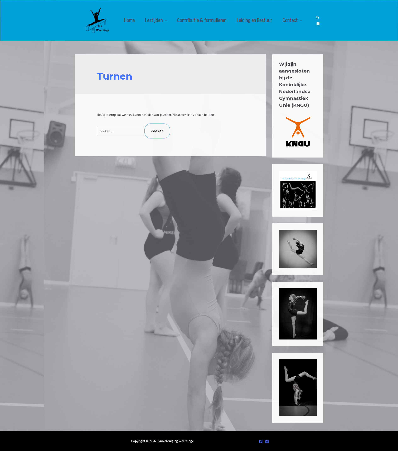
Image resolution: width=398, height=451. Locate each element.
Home (129, 20)
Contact (290, 20)
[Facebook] (318, 23)
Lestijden (154, 20)
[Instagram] (317, 17)
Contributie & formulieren (201, 20)
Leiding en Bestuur (254, 20)
